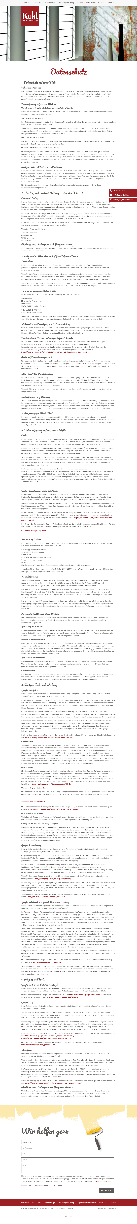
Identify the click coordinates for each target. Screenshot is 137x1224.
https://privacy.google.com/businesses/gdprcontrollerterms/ (49, 1036)
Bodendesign (50, 3)
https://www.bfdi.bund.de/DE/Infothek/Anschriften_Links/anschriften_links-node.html (55, 352)
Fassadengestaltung (66, 3)
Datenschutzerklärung (103, 1181)
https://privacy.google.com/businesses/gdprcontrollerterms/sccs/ (47, 1038)
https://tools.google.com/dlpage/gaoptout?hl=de (51, 784)
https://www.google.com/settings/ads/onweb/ (52, 879)
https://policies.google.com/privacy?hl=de (65, 997)
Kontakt (111, 3)
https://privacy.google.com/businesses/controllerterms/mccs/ (50, 737)
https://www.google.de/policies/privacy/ (47, 962)
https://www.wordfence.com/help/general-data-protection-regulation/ (53, 1083)
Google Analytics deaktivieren (33, 801)
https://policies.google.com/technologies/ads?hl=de (47, 897)
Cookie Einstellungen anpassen (33, 530)
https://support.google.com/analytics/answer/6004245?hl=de (53, 809)
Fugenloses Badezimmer (86, 3)
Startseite (26, 3)
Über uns (101, 3)
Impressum (112, 1209)
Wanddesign (38, 3)
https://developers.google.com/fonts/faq (85, 995)
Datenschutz (102, 1209)
